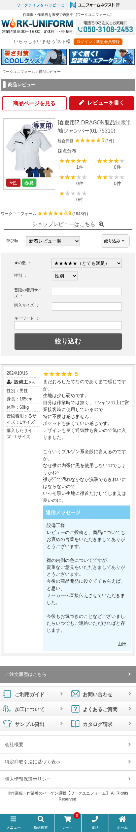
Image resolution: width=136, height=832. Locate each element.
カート (70, 822)
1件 (80, 167)
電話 (95, 827)
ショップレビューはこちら (63, 224)
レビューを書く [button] (105, 102)
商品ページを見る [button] (34, 103)
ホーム (122, 827)
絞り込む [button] (68, 341)
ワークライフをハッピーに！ (42, 5)
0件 (117, 167)
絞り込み (112, 241)
